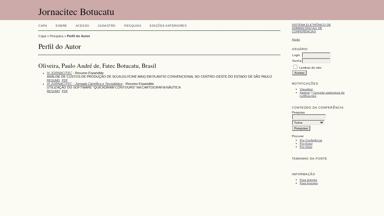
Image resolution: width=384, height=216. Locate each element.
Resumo (53, 80)
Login (296, 55)
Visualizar (306, 89)
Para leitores (308, 180)
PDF (65, 80)
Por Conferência (311, 140)
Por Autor (306, 143)
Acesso (82, 25)
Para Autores (309, 183)
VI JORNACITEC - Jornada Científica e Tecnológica (84, 84)
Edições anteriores (168, 25)
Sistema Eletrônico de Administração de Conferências (311, 28)
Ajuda (296, 39)
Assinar (305, 92)
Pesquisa (132, 25)
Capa (42, 25)
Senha (297, 60)
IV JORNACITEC (59, 73)
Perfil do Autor (78, 36)
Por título (306, 146)
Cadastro (107, 25)
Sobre (61, 25)
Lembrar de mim (310, 67)
